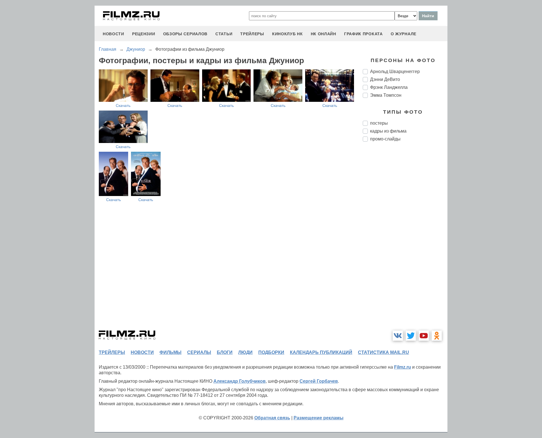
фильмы (170, 352)
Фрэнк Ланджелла (389, 87)
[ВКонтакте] (398, 336)
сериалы (199, 352)
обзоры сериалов (185, 34)
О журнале (403, 34)
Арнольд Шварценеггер (395, 71)
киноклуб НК (287, 34)
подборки (271, 352)
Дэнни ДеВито (385, 79)
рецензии (143, 34)
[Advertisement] (405, 240)
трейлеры (252, 34)
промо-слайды (385, 139)
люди (245, 352)
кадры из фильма (388, 131)
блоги (225, 352)
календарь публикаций (321, 352)
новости (113, 34)
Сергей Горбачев (319, 381)
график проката (363, 34)
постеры (379, 123)
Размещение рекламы (319, 417)
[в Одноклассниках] (437, 336)
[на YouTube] (424, 336)
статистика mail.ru (383, 352)
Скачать (123, 105)
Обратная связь (272, 417)
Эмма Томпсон (385, 95)
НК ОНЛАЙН (323, 34)
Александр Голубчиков (239, 381)
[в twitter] (411, 336)
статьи (223, 34)
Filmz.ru (402, 367)
